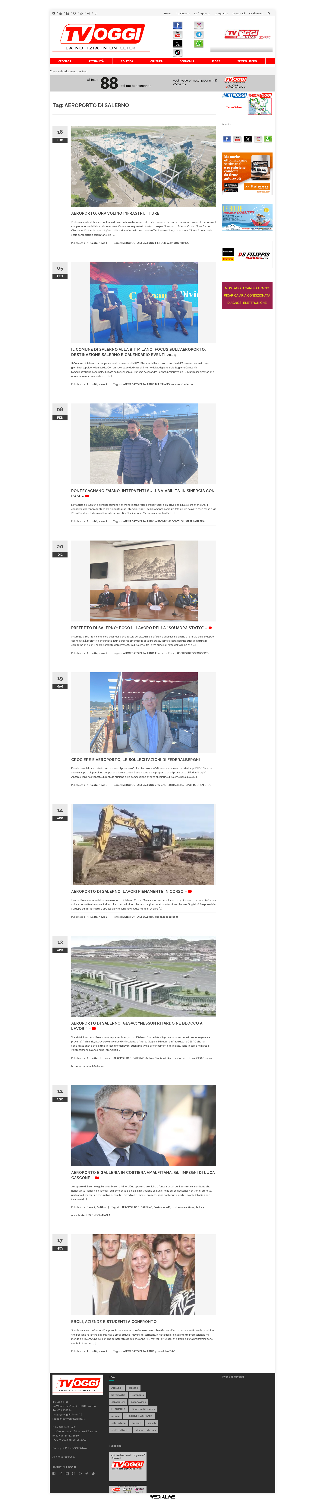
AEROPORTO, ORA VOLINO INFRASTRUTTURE (115, 213)
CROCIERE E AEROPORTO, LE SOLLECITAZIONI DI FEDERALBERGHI (135, 759)
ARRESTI (116, 1387)
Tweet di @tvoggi (233, 1376)
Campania (137, 1394)
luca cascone (170, 916)
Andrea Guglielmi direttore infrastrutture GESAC (174, 1058)
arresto (133, 1387)
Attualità (96, 61)
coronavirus (138, 1401)
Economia (187, 61)
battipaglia (118, 1394)
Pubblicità (115, 1445)
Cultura (156, 61)
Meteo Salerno (234, 107)
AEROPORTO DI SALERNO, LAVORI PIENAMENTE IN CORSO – (129, 891)
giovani (159, 1351)
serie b (151, 1422)
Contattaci (238, 13)
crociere (160, 784)
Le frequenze (202, 13)
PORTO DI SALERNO (199, 784)
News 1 (103, 242)
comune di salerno (182, 384)
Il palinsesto (183, 13)
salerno (136, 1422)
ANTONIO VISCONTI (167, 521)
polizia (115, 1415)
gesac (158, 916)
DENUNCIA (118, 1409)
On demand (256, 13)
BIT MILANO (162, 384)
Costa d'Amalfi (161, 1207)
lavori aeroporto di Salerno (87, 1065)
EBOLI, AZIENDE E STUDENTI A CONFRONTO (114, 1321)
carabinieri (118, 1401)
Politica (127, 61)
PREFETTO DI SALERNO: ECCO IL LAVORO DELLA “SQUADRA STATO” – (140, 628)
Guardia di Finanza (143, 1409)
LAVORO (170, 1351)
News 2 (103, 384)
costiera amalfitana (183, 1207)
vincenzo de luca (146, 1430)
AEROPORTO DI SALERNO (138, 242)
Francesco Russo (165, 653)
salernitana (118, 1422)
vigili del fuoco (120, 1430)
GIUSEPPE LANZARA (193, 521)
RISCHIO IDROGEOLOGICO (192, 653)
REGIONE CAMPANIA (98, 1215)
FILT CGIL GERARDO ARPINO (172, 242)
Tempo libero (247, 61)
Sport (215, 61)
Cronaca (64, 61)
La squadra (221, 13)
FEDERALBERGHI (176, 784)
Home (167, 13)
